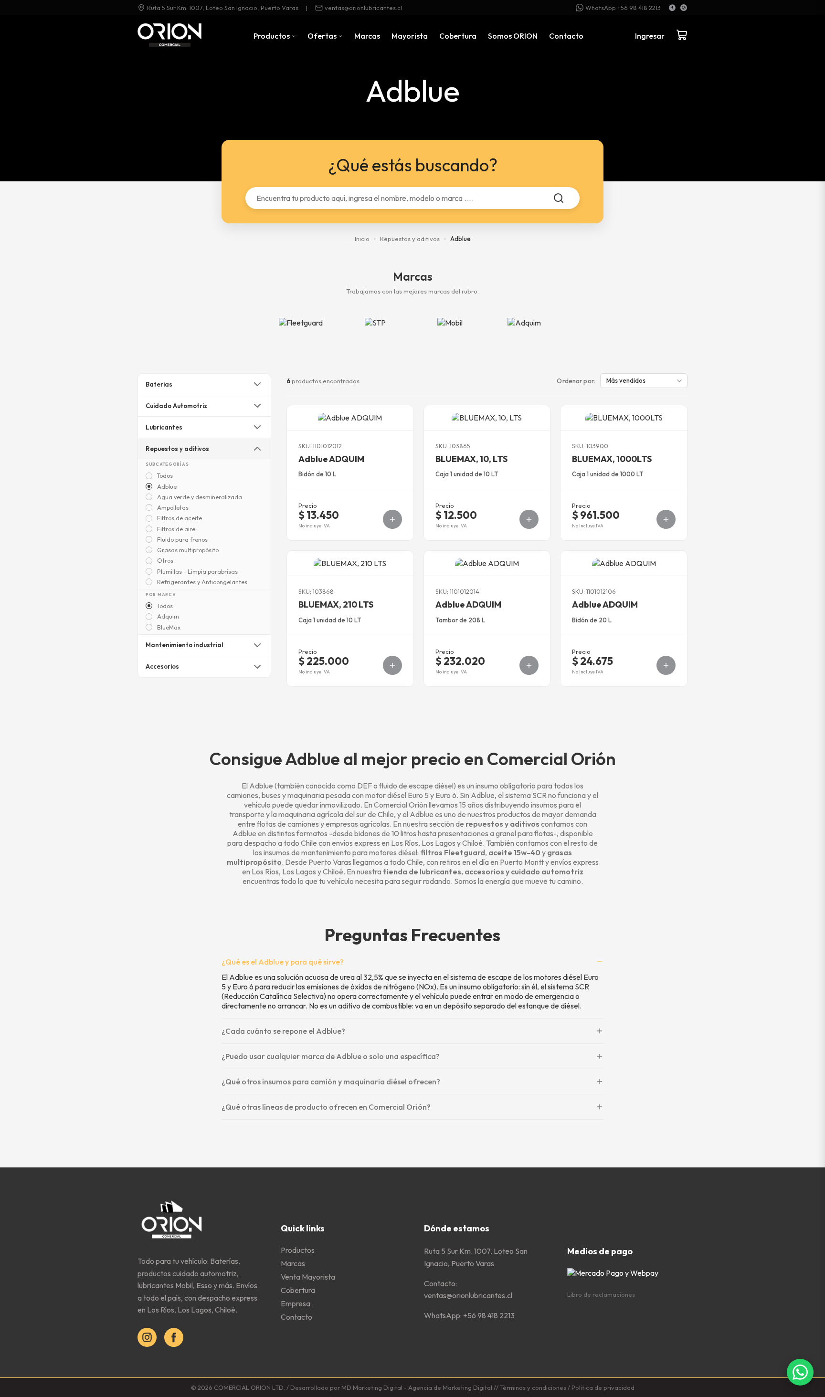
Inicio (362, 238)
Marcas (367, 36)
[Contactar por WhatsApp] (800, 1372)
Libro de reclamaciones (601, 1294)
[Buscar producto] (558, 198)
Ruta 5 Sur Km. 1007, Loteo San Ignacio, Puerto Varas (222, 7)
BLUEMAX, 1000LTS (612, 458)
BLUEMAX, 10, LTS (471, 458)
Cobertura (457, 36)
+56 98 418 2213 (489, 1315)
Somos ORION (513, 36)
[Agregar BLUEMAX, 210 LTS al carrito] (392, 665)
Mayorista (409, 36)
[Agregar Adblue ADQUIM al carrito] (392, 519)
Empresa (295, 1303)
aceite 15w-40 (514, 852)
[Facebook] (672, 7)
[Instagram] (684, 7)
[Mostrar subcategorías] (257, 384)
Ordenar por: (576, 381)
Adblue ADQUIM (331, 458)
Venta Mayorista (308, 1276)
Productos (272, 36)
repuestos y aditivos (502, 824)
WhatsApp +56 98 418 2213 (623, 7)
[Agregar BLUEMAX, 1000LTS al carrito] (666, 519)
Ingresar (650, 36)
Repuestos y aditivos (410, 238)
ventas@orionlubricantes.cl (363, 7)
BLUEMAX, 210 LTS (335, 604)
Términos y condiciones (533, 1387)
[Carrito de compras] (682, 35)
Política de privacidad (603, 1387)
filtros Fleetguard (452, 852)
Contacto (566, 36)
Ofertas (322, 36)
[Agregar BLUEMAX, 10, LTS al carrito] (529, 519)
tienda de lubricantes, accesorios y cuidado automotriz (483, 871)
